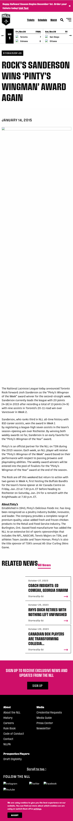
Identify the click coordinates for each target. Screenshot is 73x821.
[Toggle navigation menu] (68, 20)
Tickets (30, 20)
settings (37, 808)
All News (44, 565)
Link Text (24, 8)
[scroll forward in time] (70, 36)
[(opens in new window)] (10, 784)
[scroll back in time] (3, 36)
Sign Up (37, 685)
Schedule (42, 20)
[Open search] (62, 20)
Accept (15, 815)
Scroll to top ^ (36, 769)
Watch (53, 20)
